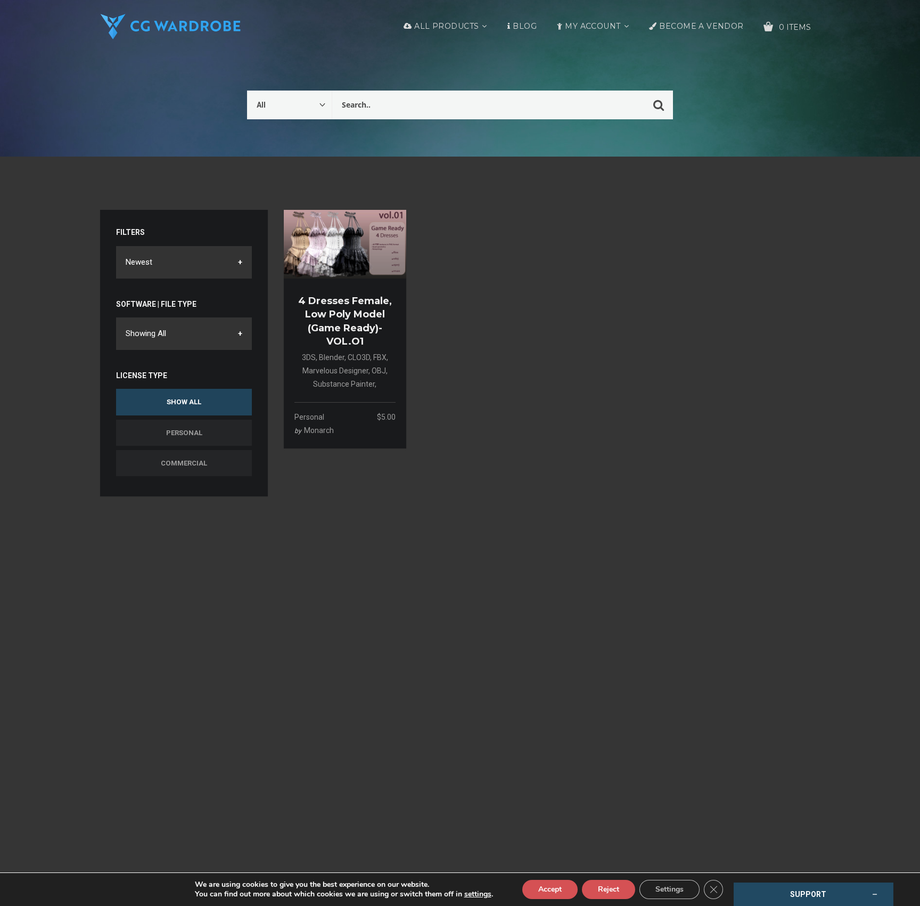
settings (477, 894)
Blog (525, 26)
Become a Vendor (701, 26)
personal (309, 417)
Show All (184, 402)
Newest (139, 262)
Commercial (184, 463)
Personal (184, 433)
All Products (446, 26)
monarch (319, 430)
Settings (669, 889)
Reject (608, 889)
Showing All (146, 333)
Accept (550, 889)
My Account (592, 26)
